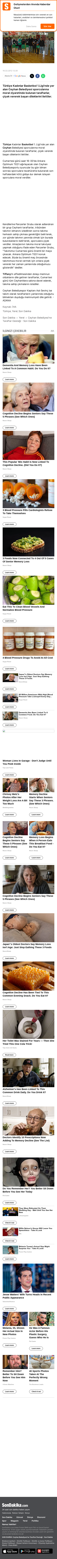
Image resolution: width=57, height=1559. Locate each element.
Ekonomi (41, 1517)
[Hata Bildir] (12, 1545)
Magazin (15, 1521)
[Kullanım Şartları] (8, 1541)
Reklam (15, 1513)
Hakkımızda (6, 1513)
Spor (4, 1521)
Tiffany (7, 274)
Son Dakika (7, 1517)
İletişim (21, 1513)
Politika (35, 1521)
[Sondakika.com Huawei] (45, 1551)
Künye (27, 1513)
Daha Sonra (31, 26)
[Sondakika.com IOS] (10, 1551)
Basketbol (27, 144)
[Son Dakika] (28, 1505)
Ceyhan (7, 147)
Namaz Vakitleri (9, 1524)
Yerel (25, 1521)
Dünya (30, 1517)
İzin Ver (47, 26)
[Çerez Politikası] (8, 1543)
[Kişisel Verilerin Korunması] (26, 1543)
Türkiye (7, 144)
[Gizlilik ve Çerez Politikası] (42, 1541)
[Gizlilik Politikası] (23, 1541)
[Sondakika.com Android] (27, 1551)
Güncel (19, 1517)
